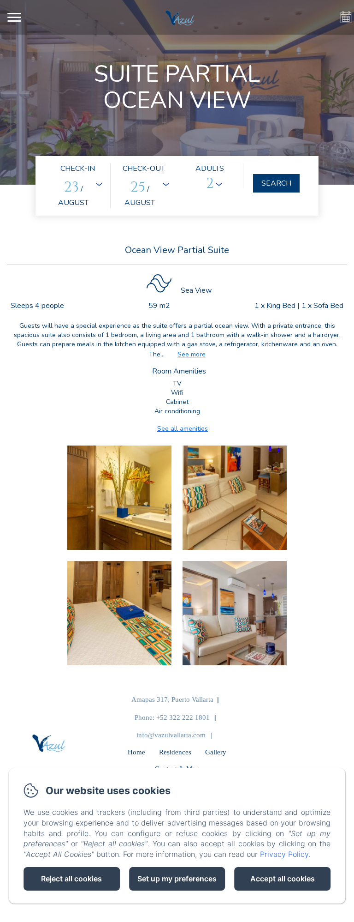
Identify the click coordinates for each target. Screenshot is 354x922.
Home (136, 752)
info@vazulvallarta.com (171, 735)
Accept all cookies (282, 878)
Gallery (215, 752)
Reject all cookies (71, 878)
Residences (175, 752)
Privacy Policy (284, 854)
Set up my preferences (177, 878)
